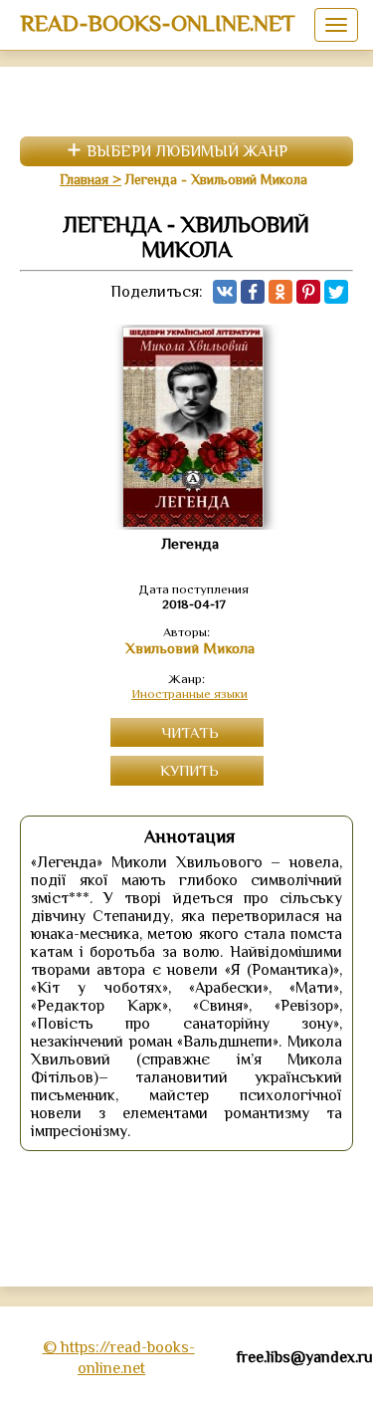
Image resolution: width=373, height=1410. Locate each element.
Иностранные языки (189, 693)
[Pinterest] (308, 292)
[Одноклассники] (280, 292)
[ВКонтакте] (225, 292)
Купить (189, 770)
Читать (190, 732)
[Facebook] (253, 292)
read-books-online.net (157, 23)
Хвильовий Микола (190, 648)
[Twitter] (336, 292)
